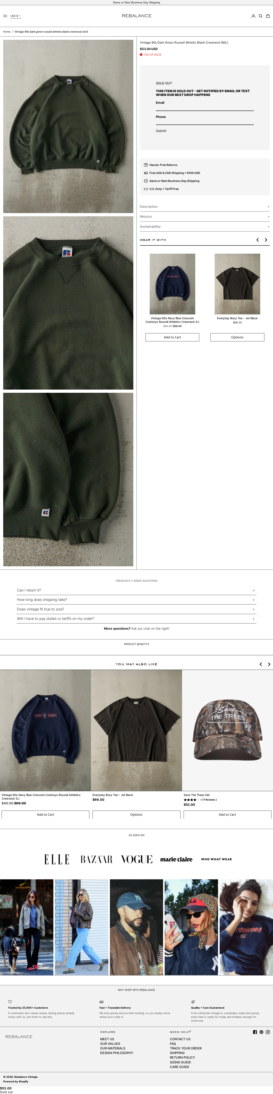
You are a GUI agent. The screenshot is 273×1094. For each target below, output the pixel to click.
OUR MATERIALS (112, 1048)
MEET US (107, 1039)
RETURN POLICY (182, 1057)
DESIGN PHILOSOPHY (116, 1053)
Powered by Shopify (15, 1081)
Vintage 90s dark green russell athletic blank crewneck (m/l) (51, 31)
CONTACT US (180, 1039)
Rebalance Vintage (26, 1076)
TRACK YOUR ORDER (186, 1048)
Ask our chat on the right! (150, 628)
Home (6, 31)
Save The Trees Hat (197, 795)
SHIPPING (177, 1053)
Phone (161, 117)
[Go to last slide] (258, 240)
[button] (261, 16)
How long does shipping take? (42, 599)
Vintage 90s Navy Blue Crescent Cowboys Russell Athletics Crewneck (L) (172, 319)
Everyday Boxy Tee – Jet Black (237, 318)
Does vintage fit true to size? (40, 609)
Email (160, 103)
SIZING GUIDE (180, 1062)
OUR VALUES (110, 1044)
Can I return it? (29, 590)
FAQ (173, 1044)
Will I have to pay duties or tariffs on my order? (55, 618)
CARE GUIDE (179, 1067)
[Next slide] (266, 240)
